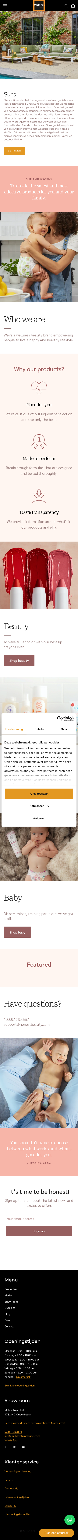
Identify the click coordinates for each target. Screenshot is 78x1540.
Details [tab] (39, 728)
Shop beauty (19, 660)
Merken (9, 1295)
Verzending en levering (18, 1471)
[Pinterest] (23, 1447)
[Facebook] (6, 1447)
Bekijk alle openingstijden (20, 1385)
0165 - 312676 (13, 1431)
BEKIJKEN (14, 150)
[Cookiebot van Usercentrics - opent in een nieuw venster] (57, 718)
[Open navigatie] (5, 5)
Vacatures (10, 1505)
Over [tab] (64, 728)
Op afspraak (23, 1377)
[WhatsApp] (69, 1520)
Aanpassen (37, 805)
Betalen (9, 1480)
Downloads (11, 1488)
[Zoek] (66, 5)
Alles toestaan (39, 793)
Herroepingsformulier (17, 1514)
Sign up (39, 1231)
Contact (9, 1326)
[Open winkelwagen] (73, 6)
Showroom (11, 1301)
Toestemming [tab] (14, 728)
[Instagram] (14, 1447)
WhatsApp (11, 1440)
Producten (11, 1289)
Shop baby (17, 932)
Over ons (10, 1308)
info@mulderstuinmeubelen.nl (22, 1436)
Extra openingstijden (17, 1497)
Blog (7, 1314)
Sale (7, 1320)
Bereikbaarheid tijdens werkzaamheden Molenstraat (35, 1423)
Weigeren (39, 818)
